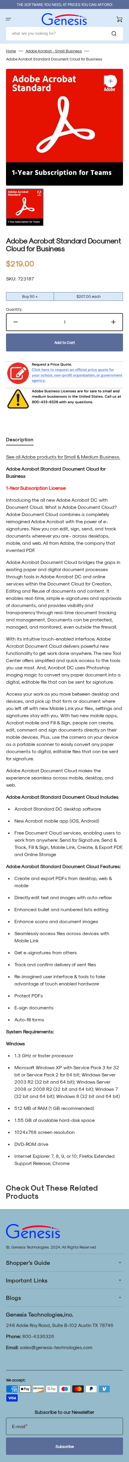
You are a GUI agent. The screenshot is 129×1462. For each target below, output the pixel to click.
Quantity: (14, 309)
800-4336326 (38, 1336)
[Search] (115, 33)
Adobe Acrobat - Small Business (54, 50)
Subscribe (65, 1446)
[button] (8, 19)
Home (11, 50)
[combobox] (64, 33)
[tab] (20, 440)
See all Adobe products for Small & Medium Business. (63, 456)
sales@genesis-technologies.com (56, 1347)
